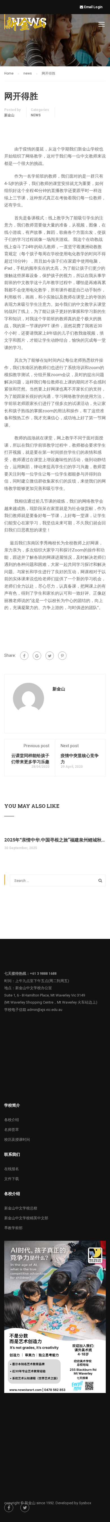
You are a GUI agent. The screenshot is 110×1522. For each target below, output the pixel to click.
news (36, 115)
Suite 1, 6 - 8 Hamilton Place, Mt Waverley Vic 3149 (44, 995)
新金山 (9, 115)
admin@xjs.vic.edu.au (44, 1010)
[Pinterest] (62, 655)
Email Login (93, 7)
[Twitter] (49, 655)
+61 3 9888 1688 (43, 973)
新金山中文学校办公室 (33, 988)
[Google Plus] (37, 655)
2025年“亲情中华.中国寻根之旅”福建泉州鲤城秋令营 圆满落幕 (55, 840)
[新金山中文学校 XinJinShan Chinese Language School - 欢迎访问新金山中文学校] (25, 25)
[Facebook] (24, 655)
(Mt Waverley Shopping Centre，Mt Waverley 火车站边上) (50, 1002)
